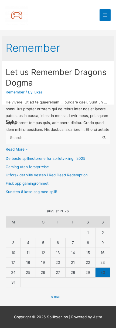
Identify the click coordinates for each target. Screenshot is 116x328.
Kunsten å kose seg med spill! (31, 192)
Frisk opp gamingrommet (27, 183)
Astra (97, 317)
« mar (56, 296)
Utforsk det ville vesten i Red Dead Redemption (47, 175)
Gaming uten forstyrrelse (27, 167)
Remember (15, 92)
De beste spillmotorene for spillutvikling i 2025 (45, 158)
